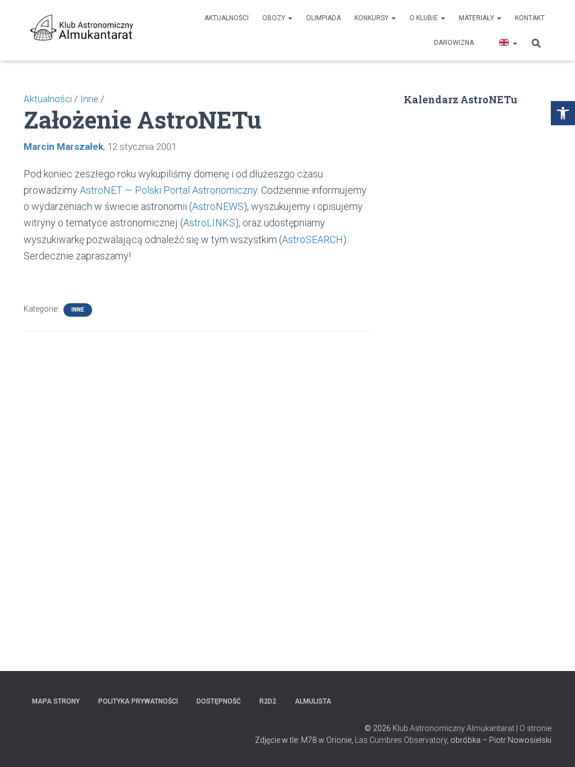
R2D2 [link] (267, 701)
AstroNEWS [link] (218, 206)
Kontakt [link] (530, 18)
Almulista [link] (313, 701)
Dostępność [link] (219, 701)
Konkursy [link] (372, 18)
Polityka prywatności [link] (138, 701)
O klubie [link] (424, 18)
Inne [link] (77, 310)
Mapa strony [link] (56, 701)
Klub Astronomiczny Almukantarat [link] (453, 728)
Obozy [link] (274, 18)
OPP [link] (485, 42)
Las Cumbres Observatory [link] (401, 740)
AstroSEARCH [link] (312, 239)
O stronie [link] (535, 728)
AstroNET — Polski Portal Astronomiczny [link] (168, 190)
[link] (563, 113)
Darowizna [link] (454, 43)
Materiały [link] (477, 18)
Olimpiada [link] (323, 18)
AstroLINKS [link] (209, 223)
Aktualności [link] (226, 18)
